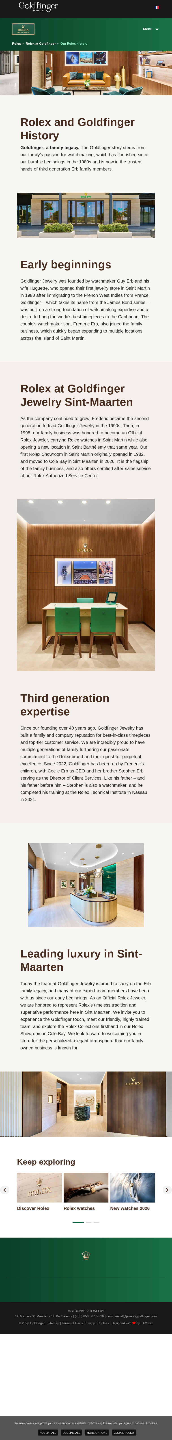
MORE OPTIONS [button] (97, 1432)
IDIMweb (147, 1323)
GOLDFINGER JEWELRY (86, 1311)
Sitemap (53, 1323)
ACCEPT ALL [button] (48, 1432)
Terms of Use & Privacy (78, 1323)
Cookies (103, 1323)
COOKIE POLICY (124, 1432)
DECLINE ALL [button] (71, 1432)
